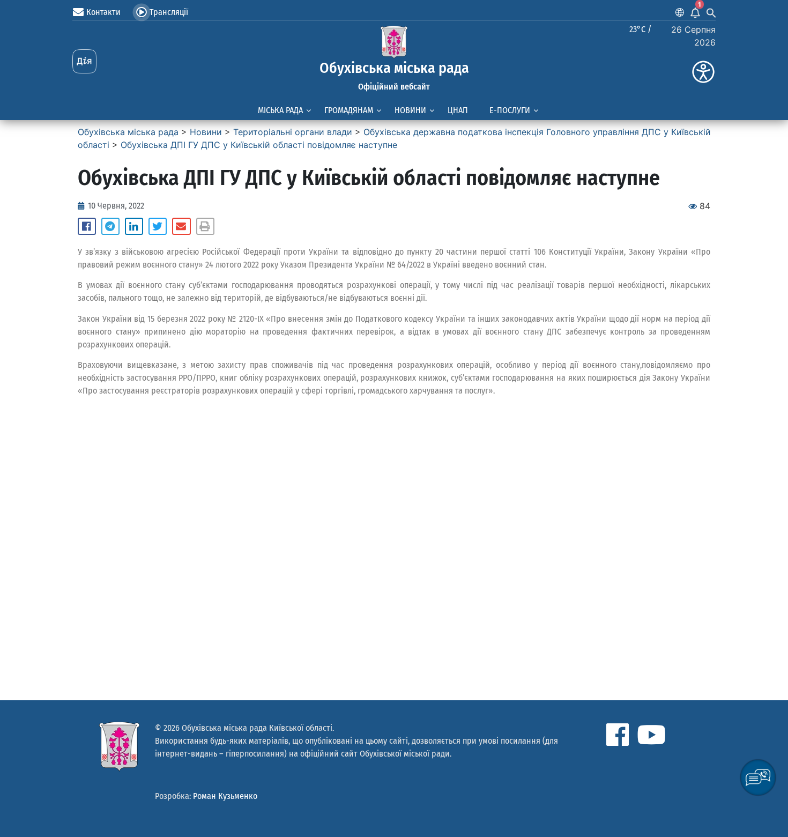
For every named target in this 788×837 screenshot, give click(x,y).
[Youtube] (651, 734)
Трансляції (169, 12)
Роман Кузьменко (225, 796)
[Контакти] (78, 12)
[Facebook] (617, 734)
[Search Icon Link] (711, 12)
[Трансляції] (141, 12)
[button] (87, 226)
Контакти (103, 12)
